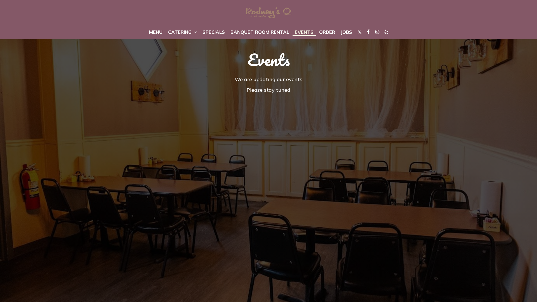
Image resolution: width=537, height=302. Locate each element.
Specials (213, 32)
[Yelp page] (386, 31)
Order (327, 32)
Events (304, 32)
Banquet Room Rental (259, 32)
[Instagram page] (377, 31)
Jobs (346, 32)
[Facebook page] (368, 31)
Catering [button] (180, 32)
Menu (155, 32)
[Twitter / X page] (359, 31)
